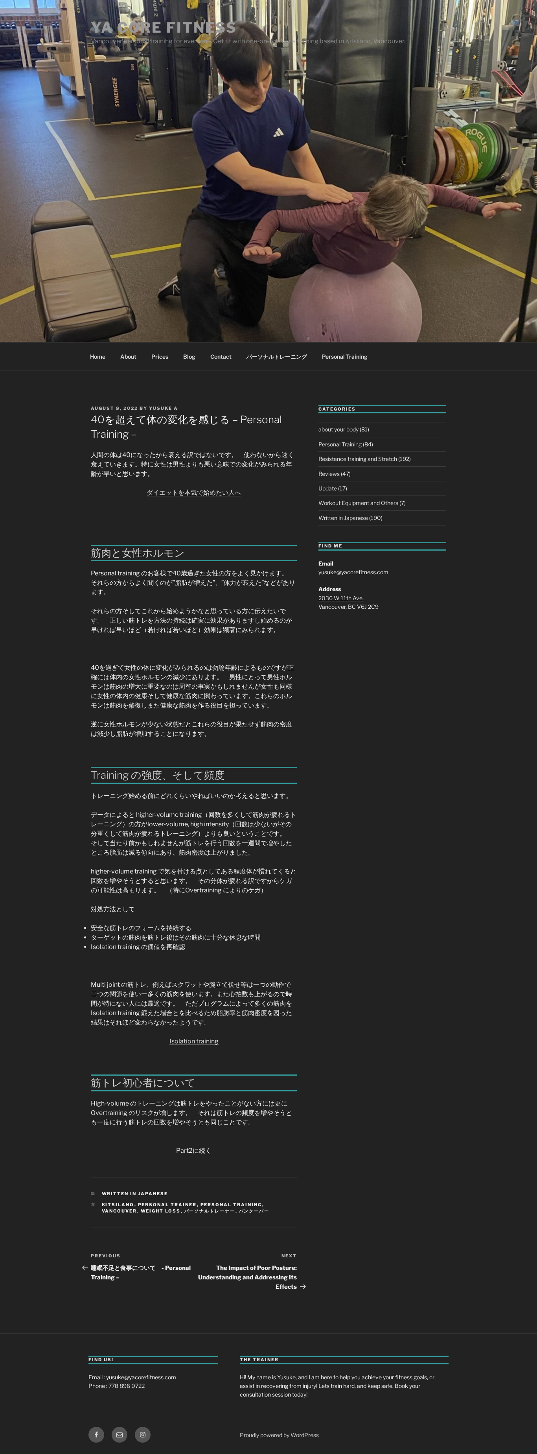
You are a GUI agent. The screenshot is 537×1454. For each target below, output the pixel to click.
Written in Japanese (135, 1193)
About (128, 356)
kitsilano (118, 1204)
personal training (231, 1204)
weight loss (161, 1211)
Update (327, 488)
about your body (338, 429)
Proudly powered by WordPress (279, 1435)
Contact (221, 356)
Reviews (329, 473)
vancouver (119, 1211)
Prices (159, 356)
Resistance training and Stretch (357, 458)
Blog (189, 356)
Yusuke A (163, 408)
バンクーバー (254, 1211)
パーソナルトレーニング (276, 356)
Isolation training (194, 1041)
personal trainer (167, 1204)
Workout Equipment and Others (358, 502)
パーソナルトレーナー (209, 1211)
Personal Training (345, 356)
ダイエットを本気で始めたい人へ (194, 492)
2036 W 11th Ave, (341, 598)
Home (97, 356)
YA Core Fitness (164, 27)
